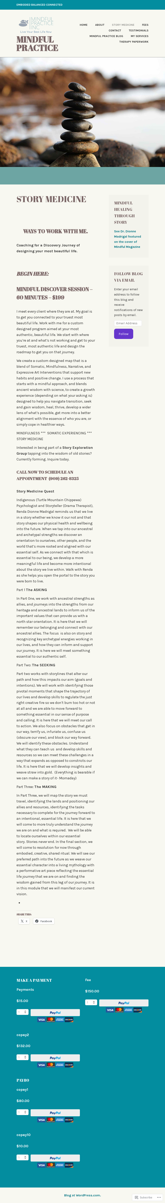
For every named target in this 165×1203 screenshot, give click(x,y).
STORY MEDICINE (123, 25)
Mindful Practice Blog (106, 36)
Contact (115, 30)
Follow (124, 334)
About (99, 25)
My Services (139, 36)
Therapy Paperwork (133, 41)
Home (84, 25)
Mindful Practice (37, 43)
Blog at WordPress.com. (82, 1195)
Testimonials (138, 30)
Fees (145, 25)
